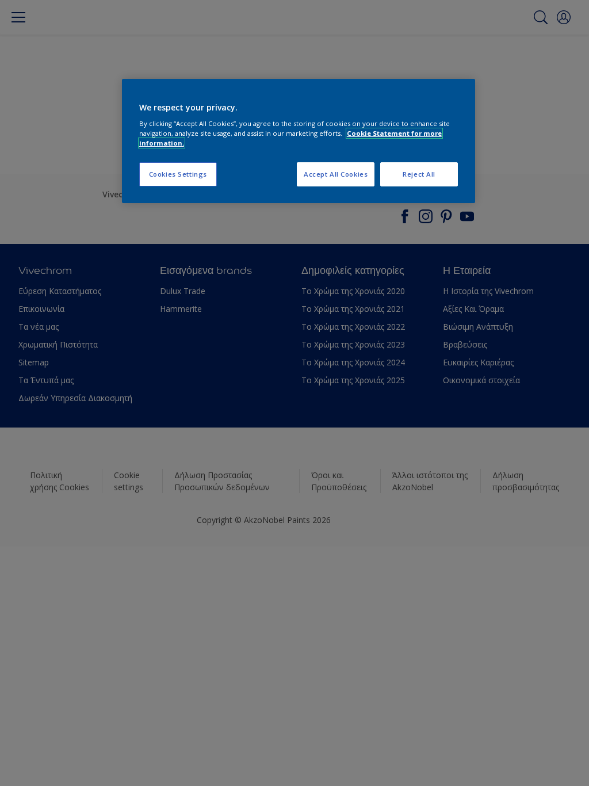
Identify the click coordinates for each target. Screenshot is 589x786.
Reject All (419, 174)
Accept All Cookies (336, 174)
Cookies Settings (178, 174)
